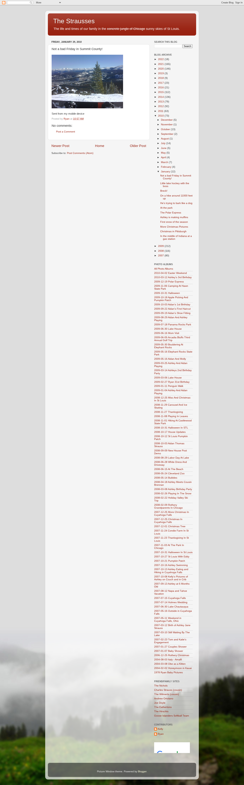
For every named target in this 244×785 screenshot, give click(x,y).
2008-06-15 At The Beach (168, 469)
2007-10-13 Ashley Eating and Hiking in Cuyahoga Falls (171, 571)
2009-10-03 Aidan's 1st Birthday (172, 304)
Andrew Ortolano (163, 698)
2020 (161, 68)
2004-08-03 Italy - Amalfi (168, 659)
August (165, 138)
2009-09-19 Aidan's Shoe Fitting (172, 313)
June (164, 148)
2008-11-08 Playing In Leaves (171, 416)
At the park (166, 207)
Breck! (163, 191)
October (166, 129)
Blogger (142, 771)
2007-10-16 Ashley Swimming (171, 565)
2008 (161, 251)
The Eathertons (163, 707)
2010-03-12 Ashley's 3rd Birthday (173, 277)
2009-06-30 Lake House (168, 329)
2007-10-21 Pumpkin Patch (169, 561)
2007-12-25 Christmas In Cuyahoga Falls (168, 520)
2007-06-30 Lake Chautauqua (171, 606)
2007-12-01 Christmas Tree (169, 526)
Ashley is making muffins (174, 217)
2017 (161, 83)
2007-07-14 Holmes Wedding (170, 602)
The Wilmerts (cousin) (166, 694)
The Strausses (74, 21)
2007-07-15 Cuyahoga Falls (170, 598)
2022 (161, 59)
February (166, 167)
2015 (161, 92)
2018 (161, 78)
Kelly (160, 729)
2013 (161, 101)
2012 (161, 106)
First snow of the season (174, 222)
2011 (161, 111)
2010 (161, 115)
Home (99, 146)
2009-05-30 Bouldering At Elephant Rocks (168, 346)
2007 (161, 255)
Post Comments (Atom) (80, 153)
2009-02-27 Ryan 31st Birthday (172, 382)
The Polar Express (170, 212)
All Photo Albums (163, 268)
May (163, 152)
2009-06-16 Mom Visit (166, 333)
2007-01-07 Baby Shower (168, 651)
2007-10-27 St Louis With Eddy (171, 556)
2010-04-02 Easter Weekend (170, 273)
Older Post (138, 146)
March (165, 162)
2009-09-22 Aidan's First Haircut (172, 308)
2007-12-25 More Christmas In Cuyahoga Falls (171, 513)
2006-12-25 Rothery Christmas (171, 655)
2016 (161, 87)
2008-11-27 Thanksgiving (168, 412)
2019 (161, 73)
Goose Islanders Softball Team (171, 715)
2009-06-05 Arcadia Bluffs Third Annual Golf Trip (172, 339)
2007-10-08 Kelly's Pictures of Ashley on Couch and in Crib (171, 578)
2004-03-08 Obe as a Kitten (170, 664)
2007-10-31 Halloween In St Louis (173, 552)
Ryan (161, 734)
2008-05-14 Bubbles (165, 477)
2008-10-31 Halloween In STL (171, 427)
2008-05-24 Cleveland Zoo (169, 473)
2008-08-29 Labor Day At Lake (171, 457)
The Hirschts (161, 711)
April (164, 157)
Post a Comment (65, 131)
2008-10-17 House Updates (170, 432)
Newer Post (60, 146)
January (166, 171)
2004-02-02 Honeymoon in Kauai (173, 668)
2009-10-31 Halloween (167, 293)
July (163, 143)
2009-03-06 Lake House (168, 377)
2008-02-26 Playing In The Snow (172, 493)
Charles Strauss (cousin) (168, 690)
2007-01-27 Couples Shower (170, 646)
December (167, 120)
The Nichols (161, 685)
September (167, 134)
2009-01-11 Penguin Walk (168, 386)
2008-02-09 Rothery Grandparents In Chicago (168, 506)
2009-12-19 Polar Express (169, 281)
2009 (161, 246)
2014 (161, 97)
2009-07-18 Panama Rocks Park (172, 324)
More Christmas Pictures (174, 226)
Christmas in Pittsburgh (173, 231)
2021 (161, 64)
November (167, 124)
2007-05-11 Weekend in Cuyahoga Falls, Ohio (167, 619)
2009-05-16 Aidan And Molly (170, 359)
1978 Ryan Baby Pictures (168, 672)
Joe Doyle (159, 703)
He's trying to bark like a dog (176, 203)
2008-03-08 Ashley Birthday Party (173, 489)
